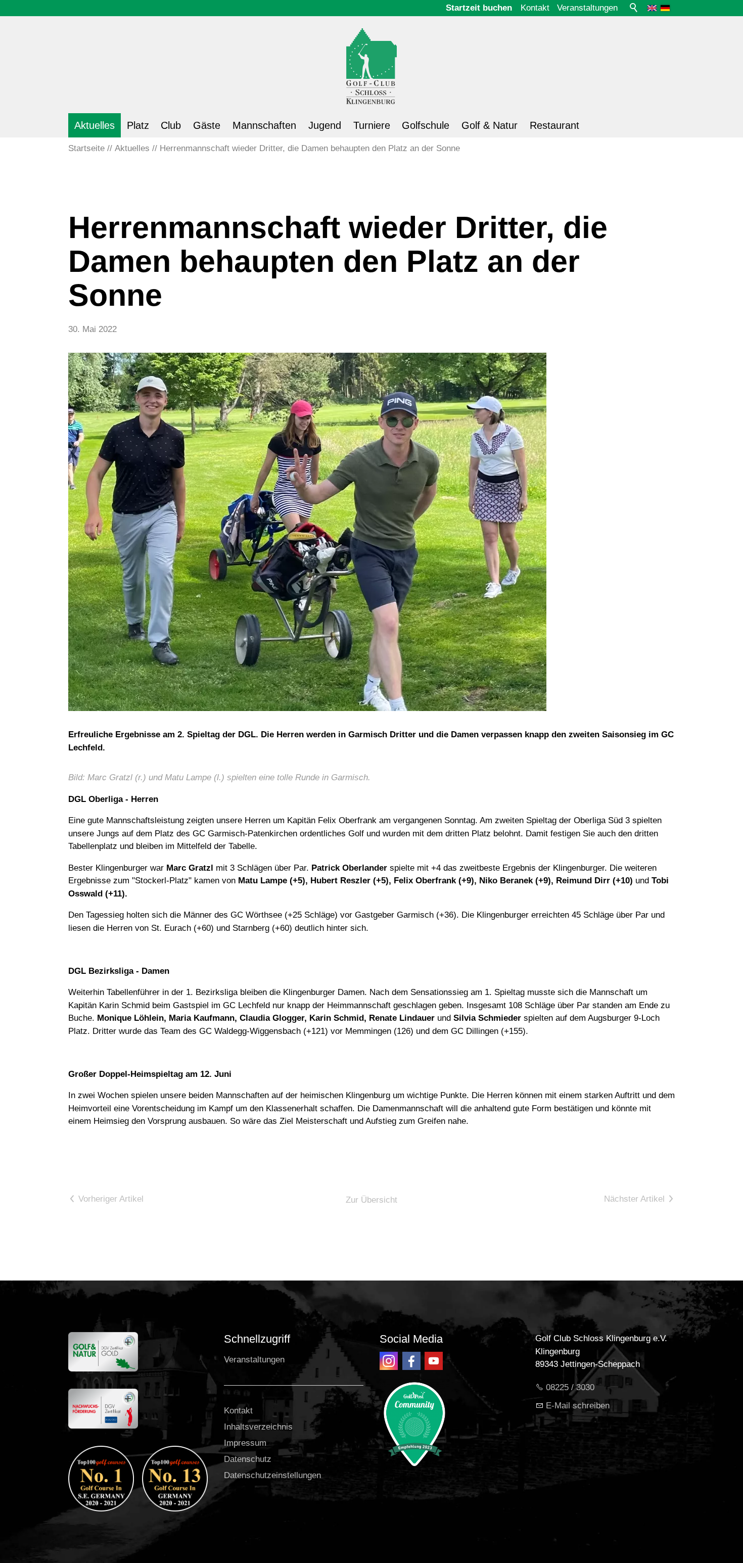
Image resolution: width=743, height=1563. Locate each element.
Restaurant (554, 125)
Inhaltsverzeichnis (258, 1427)
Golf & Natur (489, 125)
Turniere (371, 125)
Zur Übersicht (371, 1200)
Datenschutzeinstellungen (272, 1475)
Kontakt (535, 8)
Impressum (245, 1443)
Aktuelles (94, 125)
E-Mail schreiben (578, 1405)
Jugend (324, 125)
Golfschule (425, 125)
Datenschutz (247, 1459)
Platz (138, 125)
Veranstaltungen (587, 8)
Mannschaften (264, 125)
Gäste (206, 125)
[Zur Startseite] (371, 60)
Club (171, 125)
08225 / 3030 (570, 1387)
